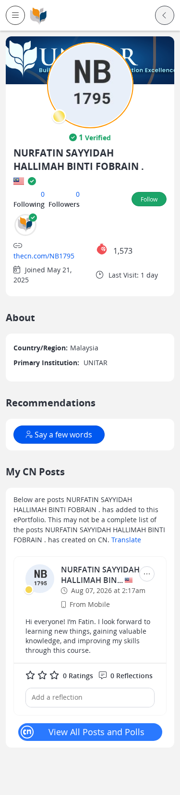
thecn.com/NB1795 (43, 255)
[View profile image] (90, 84)
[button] (15, 15)
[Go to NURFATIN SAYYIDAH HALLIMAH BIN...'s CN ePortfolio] (39, 578)
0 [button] (43, 194)
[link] (38, 15)
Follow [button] (149, 199)
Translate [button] (126, 539)
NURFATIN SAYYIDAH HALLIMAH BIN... (100, 574)
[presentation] (59, 116)
